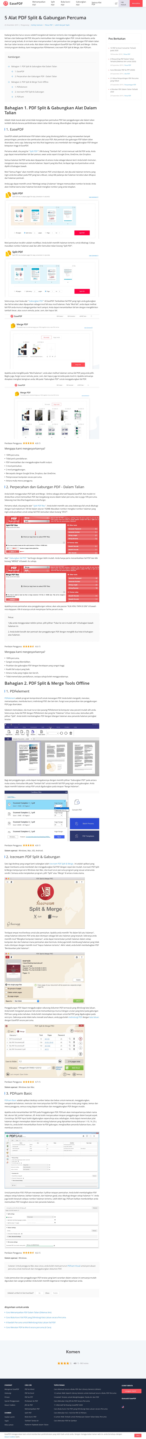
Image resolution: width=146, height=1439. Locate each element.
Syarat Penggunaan (12, 1401)
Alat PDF (127, 74)
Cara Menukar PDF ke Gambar (65, 1421)
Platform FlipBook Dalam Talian (36, 1425)
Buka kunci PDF (65, 3)
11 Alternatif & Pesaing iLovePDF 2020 (68, 1405)
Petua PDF (49, 25)
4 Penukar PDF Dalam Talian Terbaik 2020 (124, 90)
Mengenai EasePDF (12, 1389)
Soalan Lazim (10, 1417)
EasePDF (16, 3)
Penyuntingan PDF (130, 85)
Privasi (7, 1397)
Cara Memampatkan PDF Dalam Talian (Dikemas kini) (28, 1312)
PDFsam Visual (74, 1266)
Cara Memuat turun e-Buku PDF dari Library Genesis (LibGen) (77, 1389)
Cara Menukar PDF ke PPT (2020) (122, 70)
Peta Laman (9, 1425)
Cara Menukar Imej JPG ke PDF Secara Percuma (72, 1401)
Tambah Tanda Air (32, 1421)
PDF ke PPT (29, 1397)
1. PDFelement (21, 87)
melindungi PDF (75, 1017)
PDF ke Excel (29, 1393)
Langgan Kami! (130, 1391)
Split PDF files (39, 505)
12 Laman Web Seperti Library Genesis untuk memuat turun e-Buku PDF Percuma (85, 1393)
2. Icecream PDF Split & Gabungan (29, 92)
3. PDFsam (19, 96)
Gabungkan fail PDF (17, 558)
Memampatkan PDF (38, 3)
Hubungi (8, 1393)
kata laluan (94, 1017)
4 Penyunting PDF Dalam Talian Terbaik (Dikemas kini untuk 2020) (123, 60)
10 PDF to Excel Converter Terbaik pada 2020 (123, 49)
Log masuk (123, 3)
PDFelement (10, 698)
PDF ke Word (29, 1389)
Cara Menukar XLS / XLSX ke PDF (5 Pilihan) (70, 1413)
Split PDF (53, 3)
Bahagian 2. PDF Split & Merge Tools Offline (29, 82)
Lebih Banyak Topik (62, 25)
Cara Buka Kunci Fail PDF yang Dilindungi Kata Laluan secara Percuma (36, 1317)
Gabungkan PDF (81, 3)
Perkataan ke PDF (31, 1401)
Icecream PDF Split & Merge (61, 863)
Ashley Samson (37, 25)
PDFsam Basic (11, 1100)
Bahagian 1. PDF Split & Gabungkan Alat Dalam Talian (34, 66)
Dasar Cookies (10, 1405)
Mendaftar (136, 3)
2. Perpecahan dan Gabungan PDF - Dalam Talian (36, 76)
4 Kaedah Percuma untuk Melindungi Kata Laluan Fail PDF (31, 1322)
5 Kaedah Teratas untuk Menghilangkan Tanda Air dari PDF (76, 1397)
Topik (7, 1421)
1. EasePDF (19, 71)
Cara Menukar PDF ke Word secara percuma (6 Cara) (28, 1327)
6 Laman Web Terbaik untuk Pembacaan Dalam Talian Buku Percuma (80, 1417)
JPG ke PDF (29, 1405)
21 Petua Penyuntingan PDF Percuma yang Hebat (124, 79)
